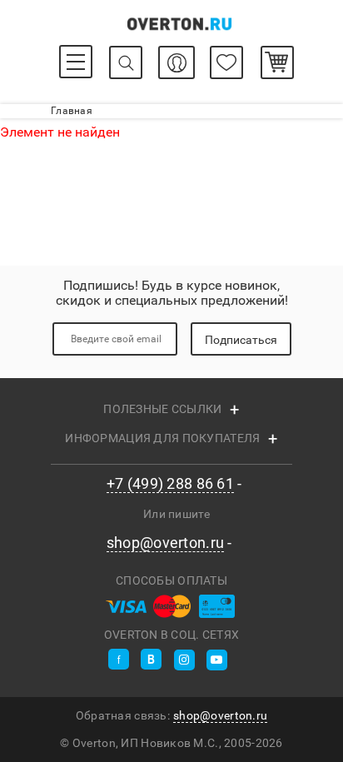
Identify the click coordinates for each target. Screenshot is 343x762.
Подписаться (241, 339)
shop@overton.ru (165, 543)
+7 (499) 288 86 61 (170, 484)
